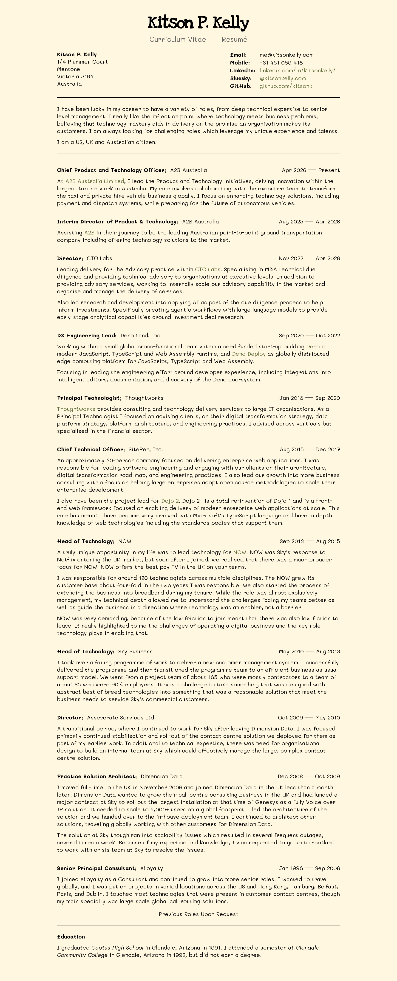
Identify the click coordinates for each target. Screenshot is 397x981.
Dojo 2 (170, 500)
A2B (89, 232)
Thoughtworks (76, 408)
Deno (313, 346)
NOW (239, 551)
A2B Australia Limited (94, 180)
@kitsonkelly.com (283, 78)
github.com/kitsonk (286, 85)
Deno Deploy (249, 353)
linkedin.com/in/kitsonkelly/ (298, 70)
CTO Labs (208, 269)
